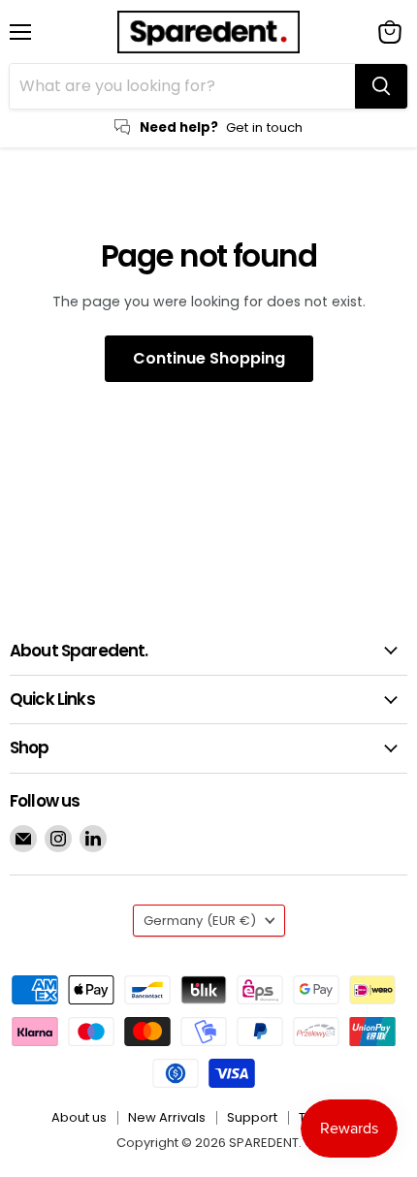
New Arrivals (167, 1117)
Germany (200, 920)
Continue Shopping (209, 358)
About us (79, 1117)
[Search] (381, 86)
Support (252, 1117)
